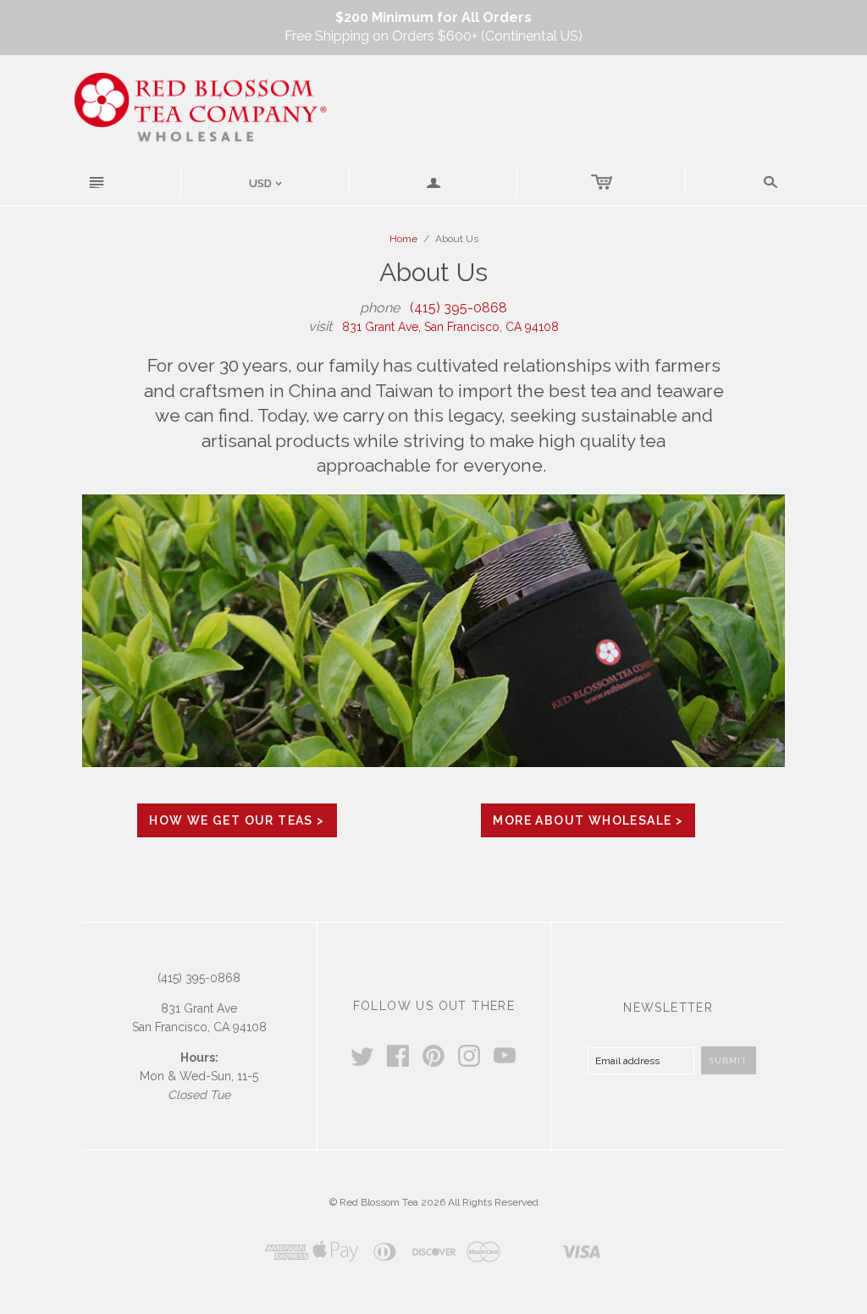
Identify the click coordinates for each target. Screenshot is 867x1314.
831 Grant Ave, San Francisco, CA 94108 (450, 327)
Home (403, 239)
